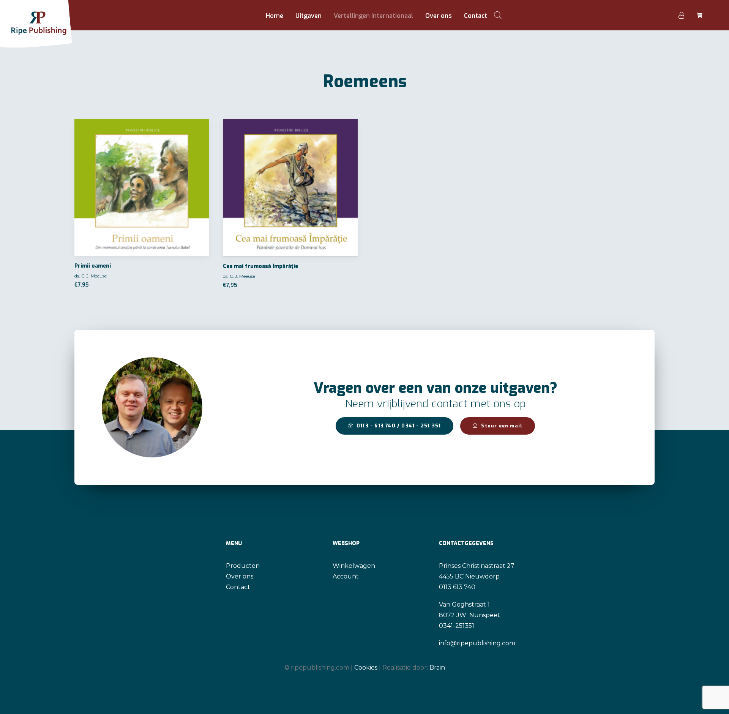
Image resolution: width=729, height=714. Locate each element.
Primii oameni (92, 266)
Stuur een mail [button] (501, 426)
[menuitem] (274, 16)
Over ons (438, 16)
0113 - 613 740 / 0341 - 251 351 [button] (399, 426)
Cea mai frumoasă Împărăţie (260, 266)
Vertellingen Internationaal (373, 16)
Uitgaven (308, 16)
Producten (243, 565)
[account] (685, 15)
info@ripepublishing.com (477, 643)
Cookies (365, 667)
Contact (475, 16)
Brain (437, 667)
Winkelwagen (354, 565)
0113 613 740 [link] (457, 587)
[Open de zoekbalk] (498, 15)
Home (274, 16)
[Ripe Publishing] (50, 15)
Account (346, 576)
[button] (141, 187)
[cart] (699, 15)
